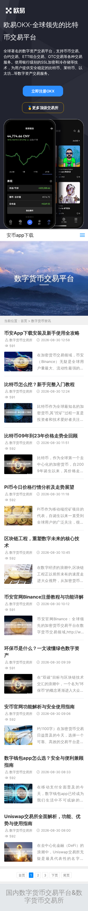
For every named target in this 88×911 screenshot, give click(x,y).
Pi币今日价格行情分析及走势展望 (39, 487)
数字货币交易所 (20, 340)
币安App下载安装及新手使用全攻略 (42, 333)
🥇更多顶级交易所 (42, 107)
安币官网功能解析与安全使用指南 (39, 706)
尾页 (66, 875)
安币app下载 (20, 235)
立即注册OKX (42, 91)
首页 (24, 321)
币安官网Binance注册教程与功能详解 (44, 597)
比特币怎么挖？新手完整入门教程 (39, 384)
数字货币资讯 (41, 321)
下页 (54, 875)
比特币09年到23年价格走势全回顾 (41, 436)
